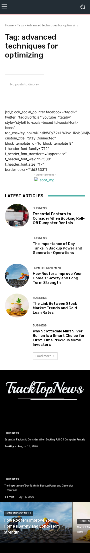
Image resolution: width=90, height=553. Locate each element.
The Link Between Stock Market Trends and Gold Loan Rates (55, 308)
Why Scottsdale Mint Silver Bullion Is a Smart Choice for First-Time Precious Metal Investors (59, 338)
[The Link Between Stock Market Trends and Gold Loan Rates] (17, 305)
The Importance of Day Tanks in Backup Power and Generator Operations (57, 248)
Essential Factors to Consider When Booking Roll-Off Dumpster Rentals (59, 218)
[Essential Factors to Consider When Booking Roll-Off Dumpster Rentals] (17, 216)
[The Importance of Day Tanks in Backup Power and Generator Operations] (17, 246)
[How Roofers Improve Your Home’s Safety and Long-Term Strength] (17, 276)
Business (39, 208)
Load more (43, 356)
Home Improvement (47, 268)
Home (9, 25)
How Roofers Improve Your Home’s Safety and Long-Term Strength (57, 278)
